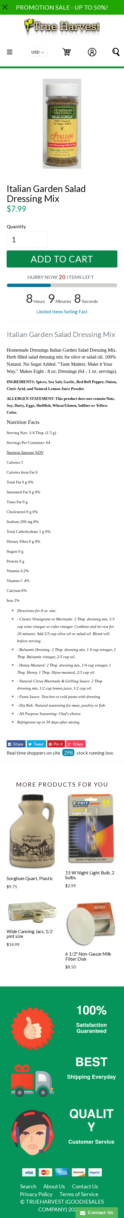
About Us (54, 1186)
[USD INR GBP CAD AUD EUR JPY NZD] (38, 52)
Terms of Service (78, 1194)
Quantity (16, 226)
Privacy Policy (36, 1194)
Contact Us (85, 1186)
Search (28, 1186)
